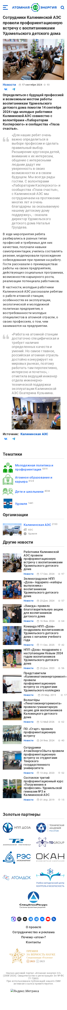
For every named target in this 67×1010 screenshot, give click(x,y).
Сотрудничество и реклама (33, 932)
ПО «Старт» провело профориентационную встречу (40, 732)
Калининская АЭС (34, 434)
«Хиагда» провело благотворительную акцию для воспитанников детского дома (43, 611)
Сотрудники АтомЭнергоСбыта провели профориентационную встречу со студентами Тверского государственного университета (44, 758)
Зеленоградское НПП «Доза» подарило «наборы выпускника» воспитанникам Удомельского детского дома (43, 587)
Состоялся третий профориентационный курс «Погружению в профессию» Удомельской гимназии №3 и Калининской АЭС (43, 786)
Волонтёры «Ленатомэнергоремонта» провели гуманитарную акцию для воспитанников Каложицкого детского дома (43, 708)
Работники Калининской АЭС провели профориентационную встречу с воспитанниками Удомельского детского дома (43, 560)
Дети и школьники (29, 491)
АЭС (30, 529)
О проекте (33, 927)
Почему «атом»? (33, 937)
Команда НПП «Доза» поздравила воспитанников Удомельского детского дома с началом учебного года (44, 633)
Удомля (21, 504)
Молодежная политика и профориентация (34, 467)
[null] (6, 89)
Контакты (33, 942)
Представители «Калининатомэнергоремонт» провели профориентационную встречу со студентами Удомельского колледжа (45, 681)
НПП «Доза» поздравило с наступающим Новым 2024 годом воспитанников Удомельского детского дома (43, 656)
